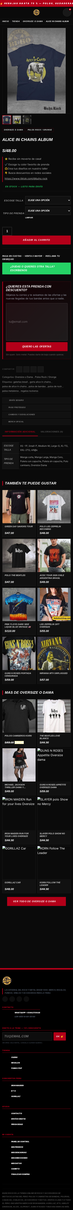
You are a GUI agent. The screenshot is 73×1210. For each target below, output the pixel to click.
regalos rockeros (29, 390)
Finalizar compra (20, 1174)
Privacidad (17, 1124)
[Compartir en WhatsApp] (33, 369)
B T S (13, 1091)
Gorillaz (15, 1096)
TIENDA (16, 21)
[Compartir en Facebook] (19, 369)
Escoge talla (14, 200)
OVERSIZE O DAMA (33, 21)
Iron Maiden (17, 1085)
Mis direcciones (19, 1158)
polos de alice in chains (14, 386)
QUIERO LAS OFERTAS (36, 346)
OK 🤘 (59, 1036)
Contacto (16, 1113)
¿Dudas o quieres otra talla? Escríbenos (32, 268)
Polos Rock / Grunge (40, 130)
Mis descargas (18, 1152)
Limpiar (29, 218)
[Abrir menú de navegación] (6, 12)
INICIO (5, 21)
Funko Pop (16, 1068)
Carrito (15, 1169)
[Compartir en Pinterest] (41, 369)
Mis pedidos (17, 1147)
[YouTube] (26, 999)
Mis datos (16, 1163)
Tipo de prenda (14, 213)
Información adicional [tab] (20, 432)
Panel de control (20, 1142)
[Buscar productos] (58, 12)
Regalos (15, 1063)
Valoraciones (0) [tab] (52, 432)
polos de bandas (37, 386)
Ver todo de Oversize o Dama (34, 901)
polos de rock (55, 386)
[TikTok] (12, 999)
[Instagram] (5, 999)
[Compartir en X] (26, 369)
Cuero (14, 1057)
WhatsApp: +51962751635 (27, 1013)
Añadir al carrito (36, 240)
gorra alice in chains (40, 381)
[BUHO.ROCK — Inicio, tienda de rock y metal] (36, 12)
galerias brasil (20, 381)
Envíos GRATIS (18, 1119)
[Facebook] (19, 999)
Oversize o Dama (13, 130)
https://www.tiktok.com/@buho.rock (26, 178)
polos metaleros (10, 390)
